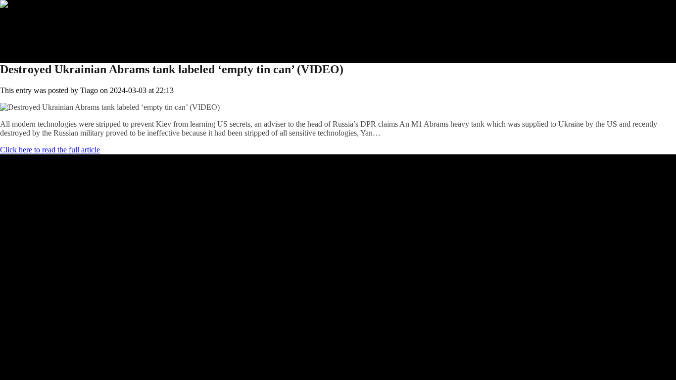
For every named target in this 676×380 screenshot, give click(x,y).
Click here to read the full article (50, 149)
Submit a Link (42, 22)
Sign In (31, 40)
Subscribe (35, 31)
